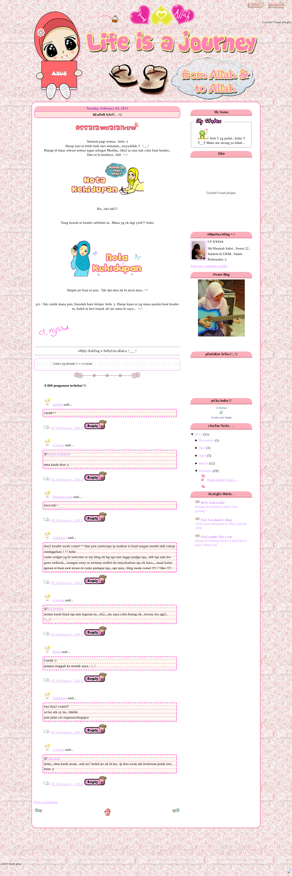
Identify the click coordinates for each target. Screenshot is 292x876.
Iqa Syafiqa (55, 608)
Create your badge (221, 417)
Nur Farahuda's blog (216, 520)
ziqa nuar (53, 758)
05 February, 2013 (67, 428)
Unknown (60, 538)
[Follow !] (257, 8)
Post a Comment (45, 802)
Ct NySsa (221, 408)
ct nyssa (58, 445)
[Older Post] (176, 811)
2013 (198, 434)
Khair (57, 652)
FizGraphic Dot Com (216, 537)
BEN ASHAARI (212, 503)
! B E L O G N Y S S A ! (73, 13)
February (205, 471)
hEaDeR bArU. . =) (107, 114)
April (202, 455)
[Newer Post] (38, 811)
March (203, 463)
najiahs (58, 404)
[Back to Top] (289, 872)
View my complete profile (208, 266)
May (202, 448)
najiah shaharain (58, 454)
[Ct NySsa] (221, 413)
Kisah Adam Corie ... (222, 480)
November (206, 440)
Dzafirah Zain (62, 497)
